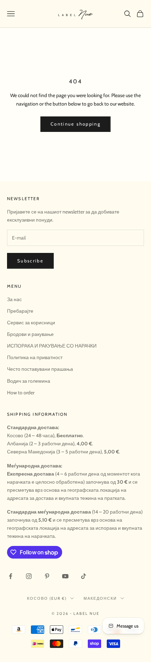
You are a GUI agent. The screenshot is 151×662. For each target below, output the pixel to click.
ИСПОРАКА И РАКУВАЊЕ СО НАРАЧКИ (52, 346)
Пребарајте (20, 311)
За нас (14, 299)
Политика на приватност (35, 357)
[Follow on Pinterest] (47, 576)
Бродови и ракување (30, 334)
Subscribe (30, 260)
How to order (20, 392)
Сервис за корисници (31, 322)
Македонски (100, 598)
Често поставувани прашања (40, 369)
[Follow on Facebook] (10, 576)
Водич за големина (28, 381)
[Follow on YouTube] (65, 576)
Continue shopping (75, 124)
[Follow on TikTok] (83, 576)
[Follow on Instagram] (28, 576)
